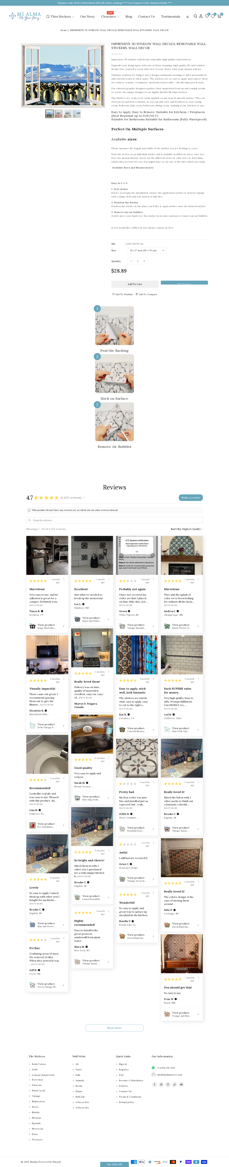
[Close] (166, 553)
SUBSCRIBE (141, 596)
